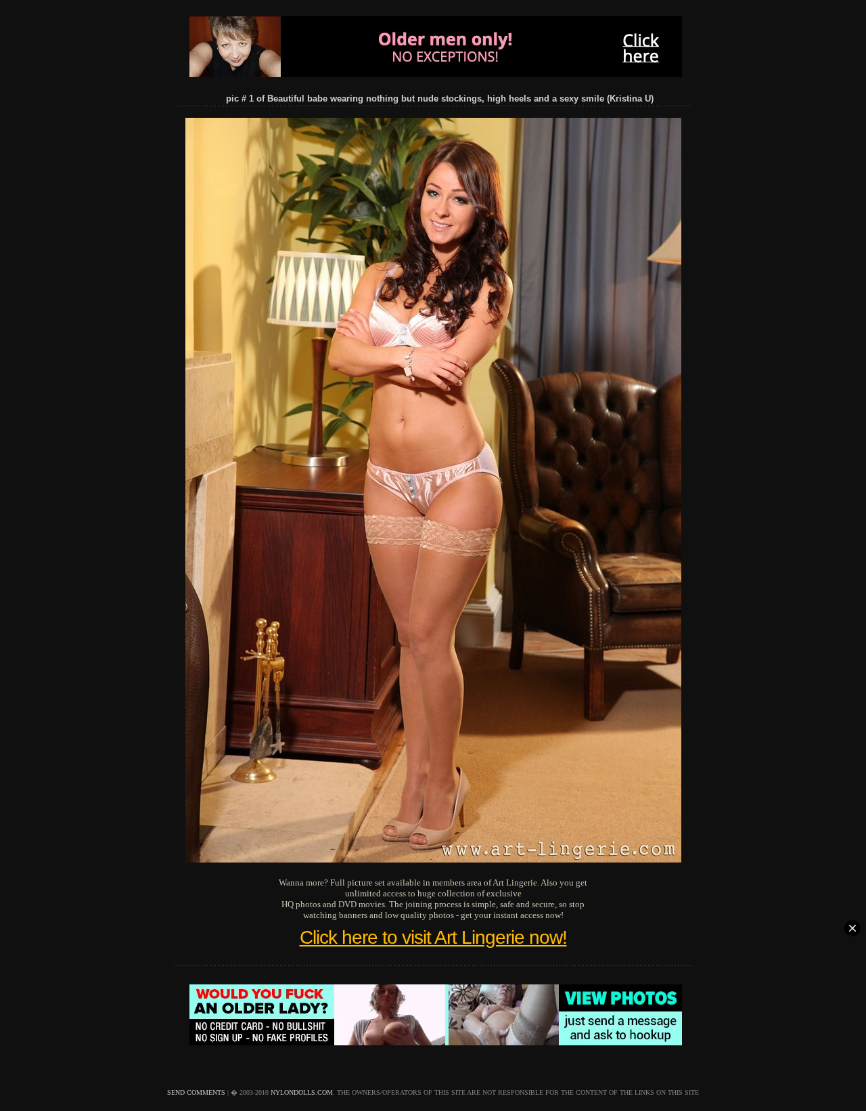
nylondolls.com (302, 1092)
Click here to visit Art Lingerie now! (433, 937)
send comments (196, 1092)
